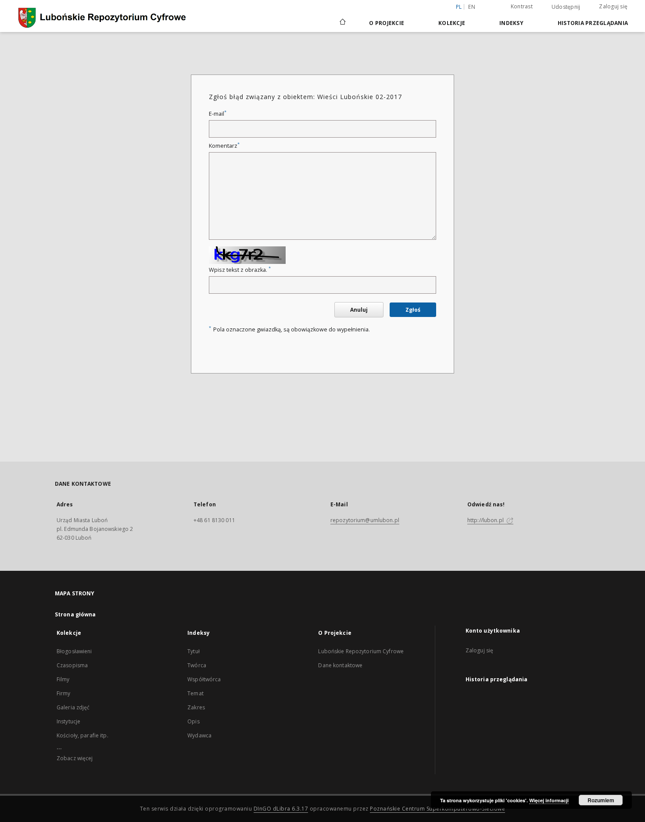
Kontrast (522, 6)
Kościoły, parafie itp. (82, 735)
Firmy (64, 693)
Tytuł (193, 651)
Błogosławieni (74, 651)
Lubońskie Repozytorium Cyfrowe (361, 651)
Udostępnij (566, 7)
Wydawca (199, 735)
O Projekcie (386, 23)
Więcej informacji (549, 800)
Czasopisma (72, 665)
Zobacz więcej (75, 758)
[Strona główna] (342, 22)
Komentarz (224, 145)
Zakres (196, 707)
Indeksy (511, 23)
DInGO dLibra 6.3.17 (281, 808)
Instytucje (68, 721)
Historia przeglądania (593, 23)
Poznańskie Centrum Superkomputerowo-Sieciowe (437, 808)
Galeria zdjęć (73, 707)
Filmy (63, 679)
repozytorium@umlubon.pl (364, 520)
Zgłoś (412, 309)
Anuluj (359, 309)
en (471, 7)
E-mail (217, 113)
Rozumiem (601, 800)
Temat (195, 693)
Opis (193, 721)
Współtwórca (204, 679)
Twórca (196, 665)
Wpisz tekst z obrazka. (240, 270)
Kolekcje (451, 23)
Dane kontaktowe (340, 665)
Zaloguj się (613, 6)
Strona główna (75, 614)
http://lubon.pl (486, 520)
